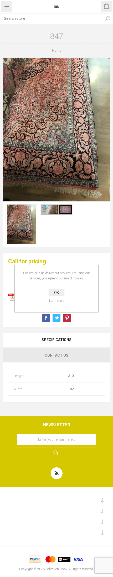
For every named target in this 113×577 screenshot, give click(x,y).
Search (107, 18)
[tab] (56, 340)
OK (56, 292)
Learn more (56, 301)
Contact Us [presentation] (56, 355)
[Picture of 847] (22, 224)
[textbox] (51, 18)
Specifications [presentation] (56, 340)
